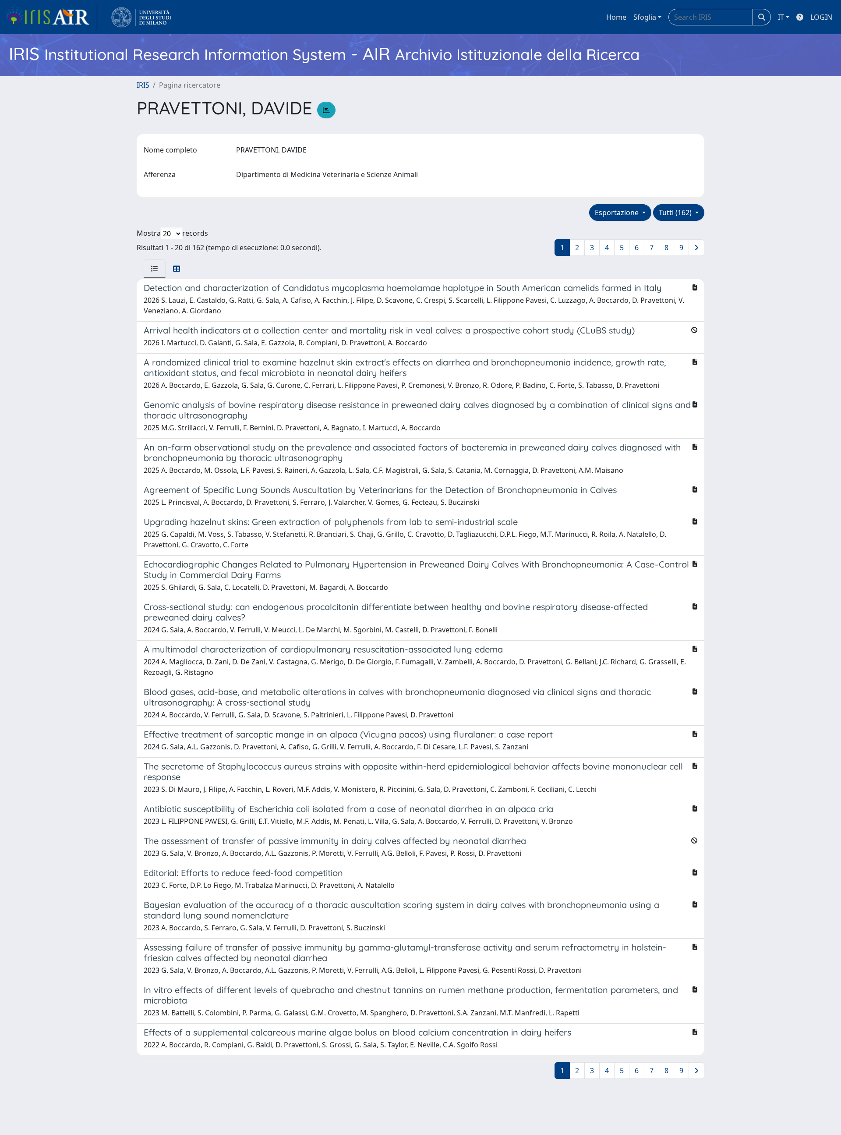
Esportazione (617, 212)
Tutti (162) (676, 212)
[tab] (155, 268)
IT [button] (781, 17)
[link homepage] (51, 17)
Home (616, 17)
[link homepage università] (141, 17)
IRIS (143, 85)
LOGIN (821, 17)
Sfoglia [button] (644, 17)
